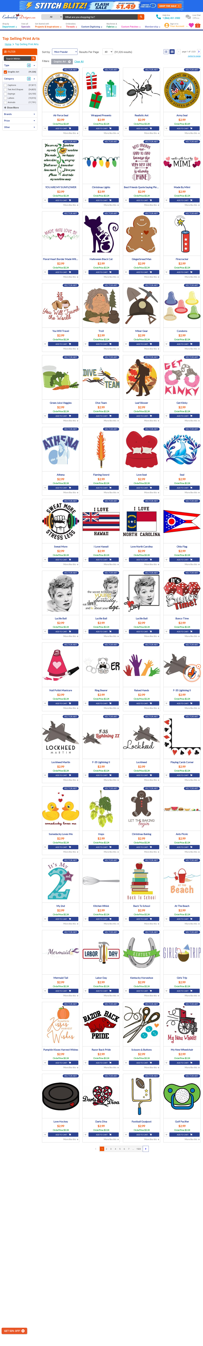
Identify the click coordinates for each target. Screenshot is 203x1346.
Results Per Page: (89, 52)
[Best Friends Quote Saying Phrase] (141, 162)
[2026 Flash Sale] (101, 6)
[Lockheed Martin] (60, 737)
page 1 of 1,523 (189, 52)
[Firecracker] (182, 234)
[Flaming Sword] (101, 449)
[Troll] (101, 305)
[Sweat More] (60, 521)
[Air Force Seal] (60, 90)
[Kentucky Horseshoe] (141, 952)
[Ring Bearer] (101, 665)
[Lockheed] (141, 737)
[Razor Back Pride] (101, 1024)
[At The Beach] (182, 880)
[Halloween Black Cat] (101, 234)
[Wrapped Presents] (101, 90)
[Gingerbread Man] (141, 234)
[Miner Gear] (141, 305)
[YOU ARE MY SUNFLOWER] (60, 162)
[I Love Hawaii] (101, 521)
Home (8, 44)
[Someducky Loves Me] (60, 808)
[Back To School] (141, 880)
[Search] (141, 17)
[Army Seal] (182, 90)
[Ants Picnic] (182, 808)
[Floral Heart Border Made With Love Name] (60, 234)
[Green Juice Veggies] (60, 377)
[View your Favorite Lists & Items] (191, 25)
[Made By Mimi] (182, 162)
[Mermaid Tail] (60, 952)
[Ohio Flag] (182, 521)
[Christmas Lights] (101, 162)
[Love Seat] (141, 449)
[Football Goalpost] (141, 1096)
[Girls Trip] (182, 952)
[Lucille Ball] (60, 593)
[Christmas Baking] (141, 808)
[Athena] (60, 449)
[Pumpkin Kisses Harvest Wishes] (60, 1024)
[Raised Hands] (141, 665)
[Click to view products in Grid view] (172, 51)
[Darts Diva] (101, 1096)
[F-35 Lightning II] (182, 665)
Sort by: (46, 52)
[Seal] (182, 449)
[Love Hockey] (60, 1096)
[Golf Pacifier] (182, 1096)
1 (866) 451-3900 (171, 18)
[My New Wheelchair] (182, 1024)
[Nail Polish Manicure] (60, 665)
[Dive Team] (101, 377)
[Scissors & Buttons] (141, 1024)
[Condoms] (182, 305)
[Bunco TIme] (182, 593)
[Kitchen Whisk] (101, 880)
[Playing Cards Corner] (182, 737)
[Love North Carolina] (141, 521)
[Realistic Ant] (141, 90)
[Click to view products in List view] (166, 51)
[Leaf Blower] (141, 377)
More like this (69, 133)
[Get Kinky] (182, 377)
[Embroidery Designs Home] (18, 17)
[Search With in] (33, 58)
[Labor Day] (101, 952)
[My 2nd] (60, 880)
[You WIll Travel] (60, 305)
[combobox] (100, 17)
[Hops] (101, 808)
